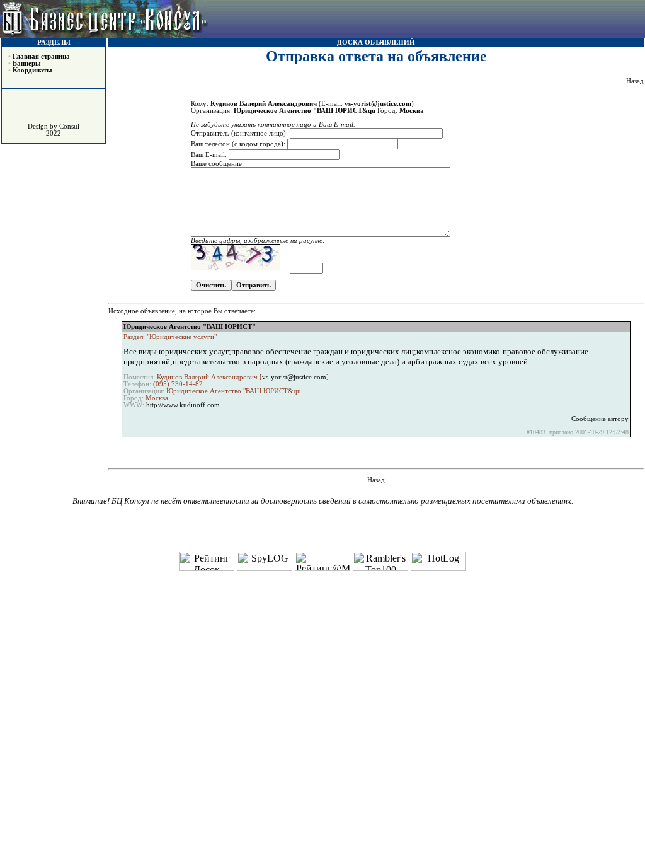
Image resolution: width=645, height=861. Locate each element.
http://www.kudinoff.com (183, 405)
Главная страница (41, 56)
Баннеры (27, 63)
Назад (635, 81)
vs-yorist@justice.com (294, 377)
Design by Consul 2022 (53, 130)
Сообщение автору (600, 418)
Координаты (32, 70)
